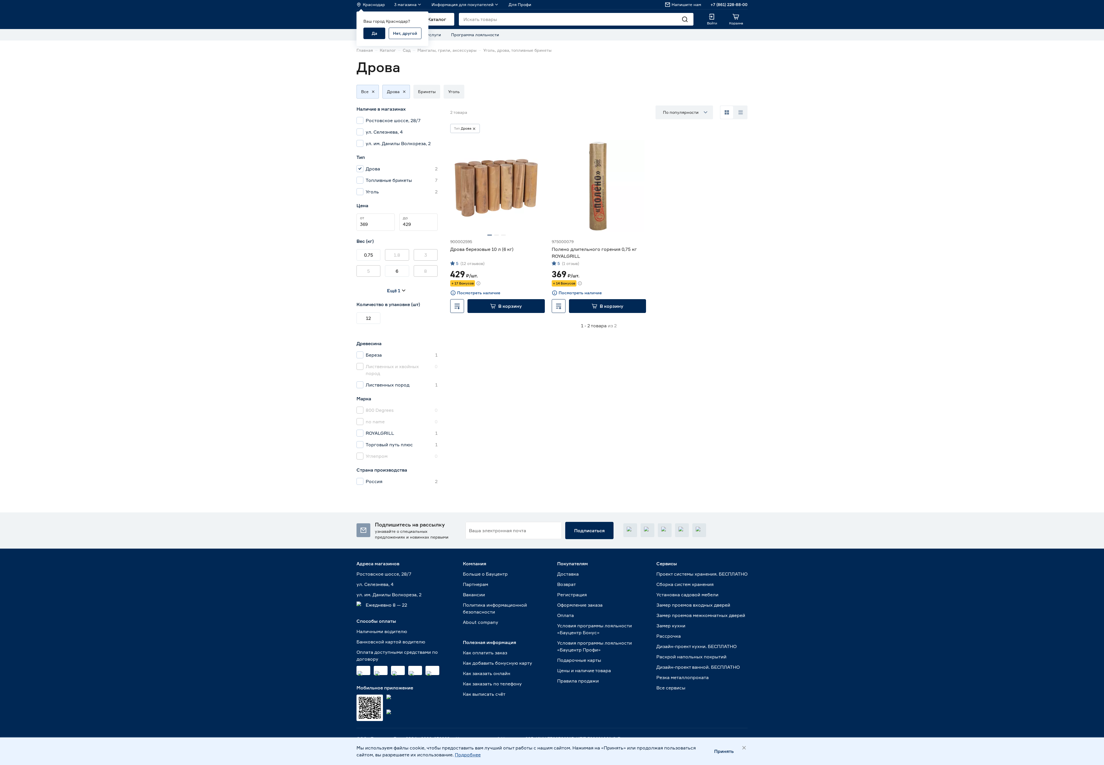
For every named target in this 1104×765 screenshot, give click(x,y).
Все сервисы (670, 688)
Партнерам (475, 584)
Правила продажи (578, 681)
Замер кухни (670, 625)
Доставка (568, 574)
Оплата (565, 615)
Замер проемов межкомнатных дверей (700, 615)
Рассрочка (668, 636)
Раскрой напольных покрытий (691, 657)
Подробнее (468, 755)
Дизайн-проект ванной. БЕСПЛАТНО (698, 667)
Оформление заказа (580, 605)
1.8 (397, 255)
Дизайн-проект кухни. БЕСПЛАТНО (696, 646)
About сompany (480, 622)
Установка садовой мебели (687, 594)
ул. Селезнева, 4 (375, 584)
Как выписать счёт (484, 694)
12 (368, 318)
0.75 (368, 255)
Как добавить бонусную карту (497, 663)
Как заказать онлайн (486, 673)
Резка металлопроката (682, 677)
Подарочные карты (579, 660)
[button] (365, 92)
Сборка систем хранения (685, 584)
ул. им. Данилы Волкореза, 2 (388, 594)
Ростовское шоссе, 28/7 (383, 574)
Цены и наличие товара (584, 670)
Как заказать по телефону (492, 684)
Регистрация (572, 594)
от (362, 217)
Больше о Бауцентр (485, 574)
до (405, 217)
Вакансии (474, 594)
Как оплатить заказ (485, 653)
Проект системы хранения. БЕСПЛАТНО (701, 574)
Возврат (566, 584)
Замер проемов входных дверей (693, 605)
